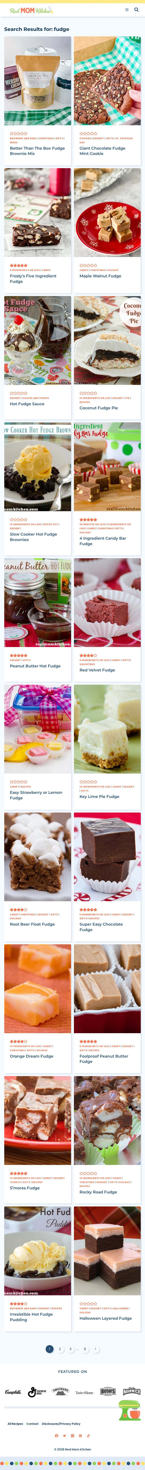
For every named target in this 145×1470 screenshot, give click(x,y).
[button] (11, 133)
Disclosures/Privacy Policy (61, 1424)
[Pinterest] (80, 1436)
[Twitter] (64, 1436)
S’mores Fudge (25, 1188)
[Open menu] (128, 9)
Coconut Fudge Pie (99, 408)
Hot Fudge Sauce (27, 404)
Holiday (112, 270)
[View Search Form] (139, 10)
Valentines (87, 664)
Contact (32, 1424)
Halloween (120, 1308)
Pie (127, 398)
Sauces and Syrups (36, 398)
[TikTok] (88, 1436)
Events (16, 1182)
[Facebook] (56, 1436)
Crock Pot (50, 524)
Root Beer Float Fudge (32, 924)
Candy (46, 270)
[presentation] (37, 80)
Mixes (14, 142)
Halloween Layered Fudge (106, 1318)
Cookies (85, 138)
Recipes (85, 402)
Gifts (59, 138)
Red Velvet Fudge (97, 670)
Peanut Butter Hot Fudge (35, 666)
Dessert (98, 138)
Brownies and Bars (23, 138)
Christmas (46, 138)
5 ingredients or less (25, 270)
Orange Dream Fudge (31, 1056)
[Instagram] (72, 1436)
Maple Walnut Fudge (100, 276)
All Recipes (15, 1424)
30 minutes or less (92, 524)
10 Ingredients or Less (95, 398)
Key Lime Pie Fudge (99, 796)
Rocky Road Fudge (98, 1192)
